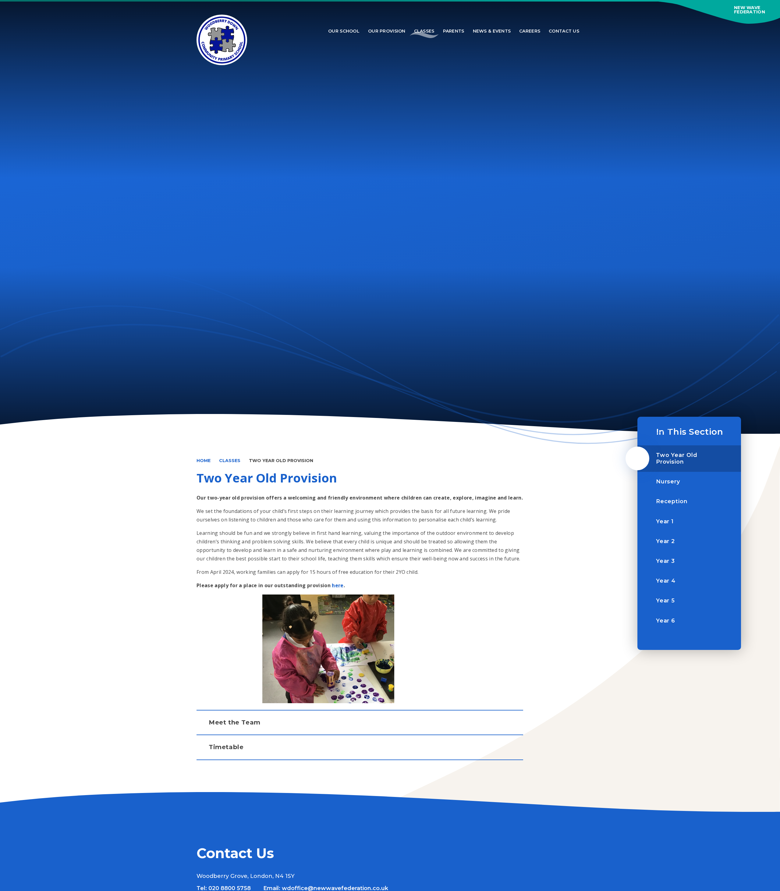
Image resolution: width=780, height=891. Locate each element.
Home (204, 460)
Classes (229, 460)
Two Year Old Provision (281, 460)
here (337, 585)
